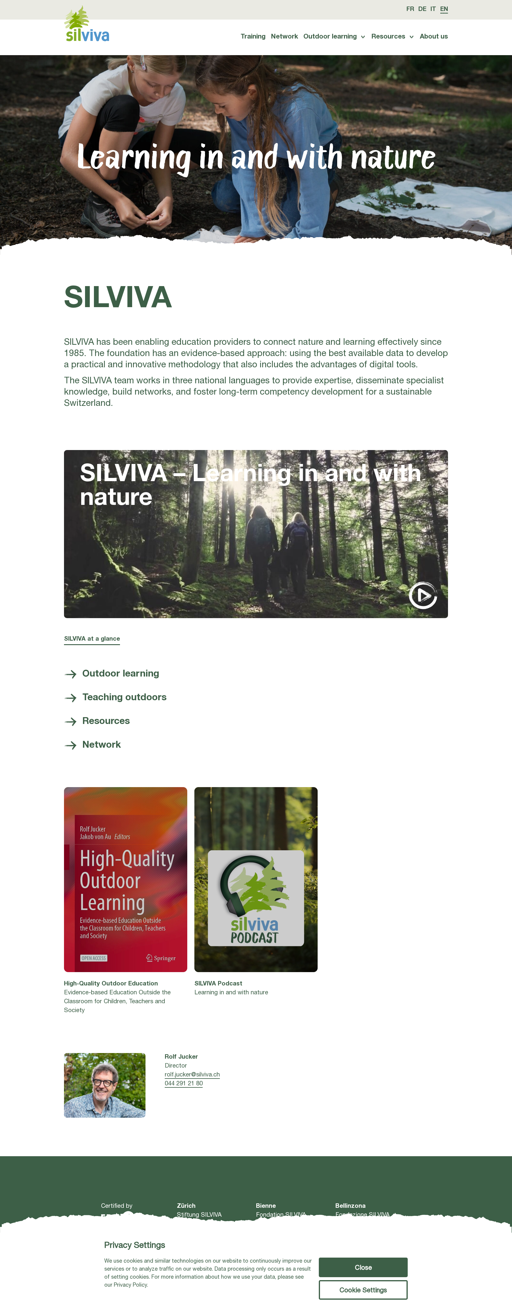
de (422, 10)
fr (410, 10)
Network (284, 37)
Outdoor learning (330, 37)
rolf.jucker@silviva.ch (192, 1075)
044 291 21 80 (184, 1084)
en (444, 10)
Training (253, 37)
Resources (388, 37)
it (433, 10)
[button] (363, 1290)
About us (434, 37)
